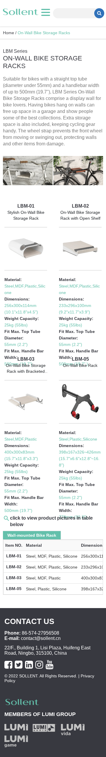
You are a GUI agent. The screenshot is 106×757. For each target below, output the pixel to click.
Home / (9, 32)
